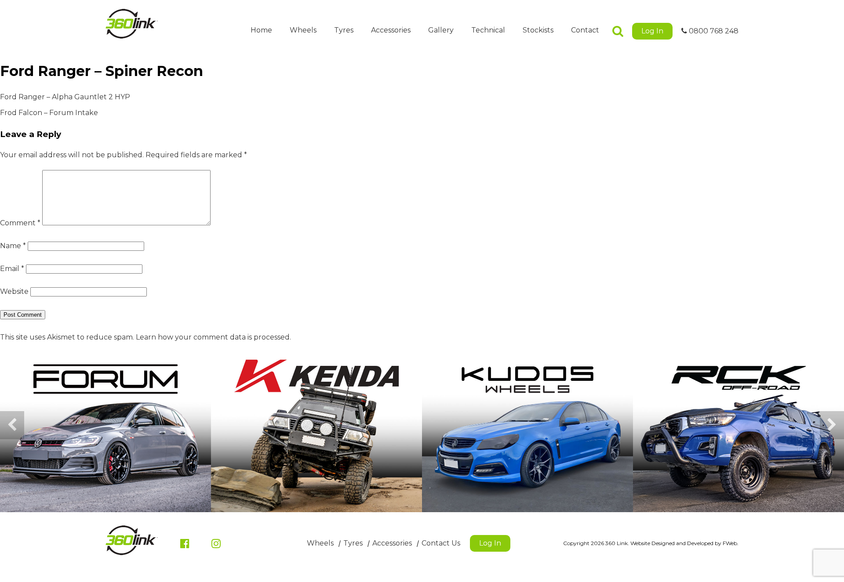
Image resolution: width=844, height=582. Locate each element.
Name (13, 246)
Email (12, 268)
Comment (20, 223)
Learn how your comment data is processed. (213, 337)
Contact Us (441, 543)
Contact (585, 30)
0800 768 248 (712, 31)
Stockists (538, 30)
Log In (652, 31)
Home (261, 30)
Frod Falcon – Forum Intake (49, 112)
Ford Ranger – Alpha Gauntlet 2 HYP (65, 97)
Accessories (391, 30)
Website (14, 291)
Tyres (343, 30)
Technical (488, 30)
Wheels (303, 30)
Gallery (441, 30)
